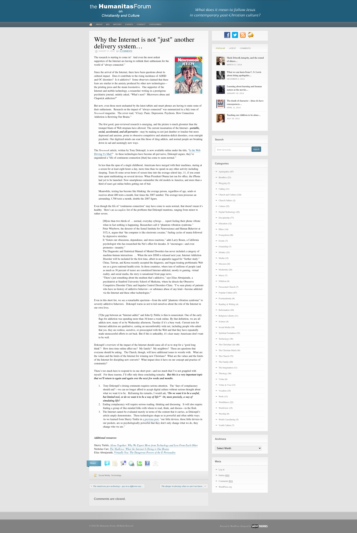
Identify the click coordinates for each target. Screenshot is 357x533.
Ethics (221, 229)
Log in (221, 469)
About (99, 24)
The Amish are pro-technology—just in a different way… (118, 486)
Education (223, 223)
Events (129, 24)
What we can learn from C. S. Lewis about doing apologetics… (244, 73)
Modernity (223, 269)
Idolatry (222, 252)
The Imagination (226, 367)
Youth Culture (225, 425)
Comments (245, 48)
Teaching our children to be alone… (244, 115)
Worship (222, 413)
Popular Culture (226, 292)
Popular (220, 48)
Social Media (104, 475)
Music (221, 275)
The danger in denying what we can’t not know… (182, 486)
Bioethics (223, 177)
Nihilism (222, 281)
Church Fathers (225, 200)
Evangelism (224, 234)
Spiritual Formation (227, 332)
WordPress (234, 526)
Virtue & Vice (225, 384)
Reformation (224, 309)
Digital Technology (227, 211)
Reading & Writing (227, 304)
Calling (222, 188)
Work (221, 396)
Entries (224, 475)
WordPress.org (225, 486)
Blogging (223, 183)
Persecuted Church (227, 286)
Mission (222, 263)
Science (222, 321)
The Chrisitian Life (227, 344)
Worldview (223, 407)
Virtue (221, 379)
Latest (232, 48)
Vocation (222, 390)
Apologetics (224, 171)
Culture (222, 206)
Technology (116, 475)
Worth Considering (227, 419)
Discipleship (224, 217)
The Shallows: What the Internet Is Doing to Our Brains (139, 449)
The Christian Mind (227, 350)
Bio (108, 24)
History (117, 24)
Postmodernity (225, 298)
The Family (224, 361)
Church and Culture (227, 194)
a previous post (151, 419)
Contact (141, 24)
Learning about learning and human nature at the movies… (244, 88)
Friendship (223, 246)
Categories (155, 24)
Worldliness (224, 402)
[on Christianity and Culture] (120, 18)
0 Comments (126, 51)
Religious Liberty (226, 315)
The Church (224, 355)
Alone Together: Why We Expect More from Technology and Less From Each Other (154, 445)
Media (221, 257)
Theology (223, 373)
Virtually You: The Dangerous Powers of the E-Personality (145, 452)
